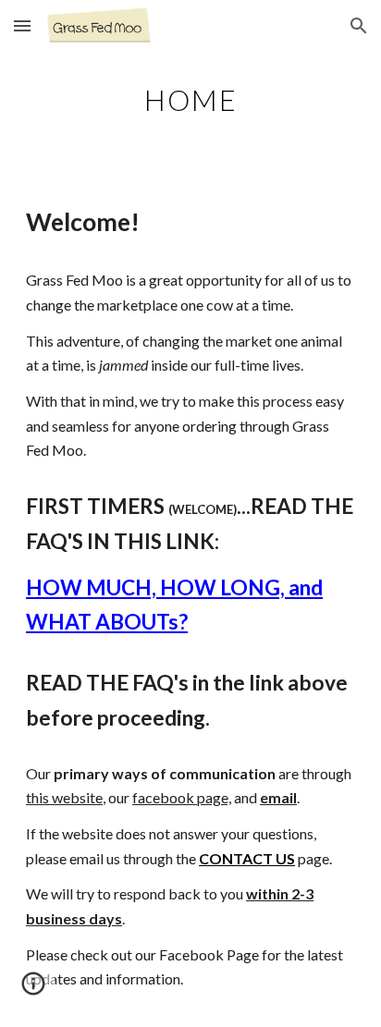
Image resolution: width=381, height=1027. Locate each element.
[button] (22, 25)
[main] (190, 97)
